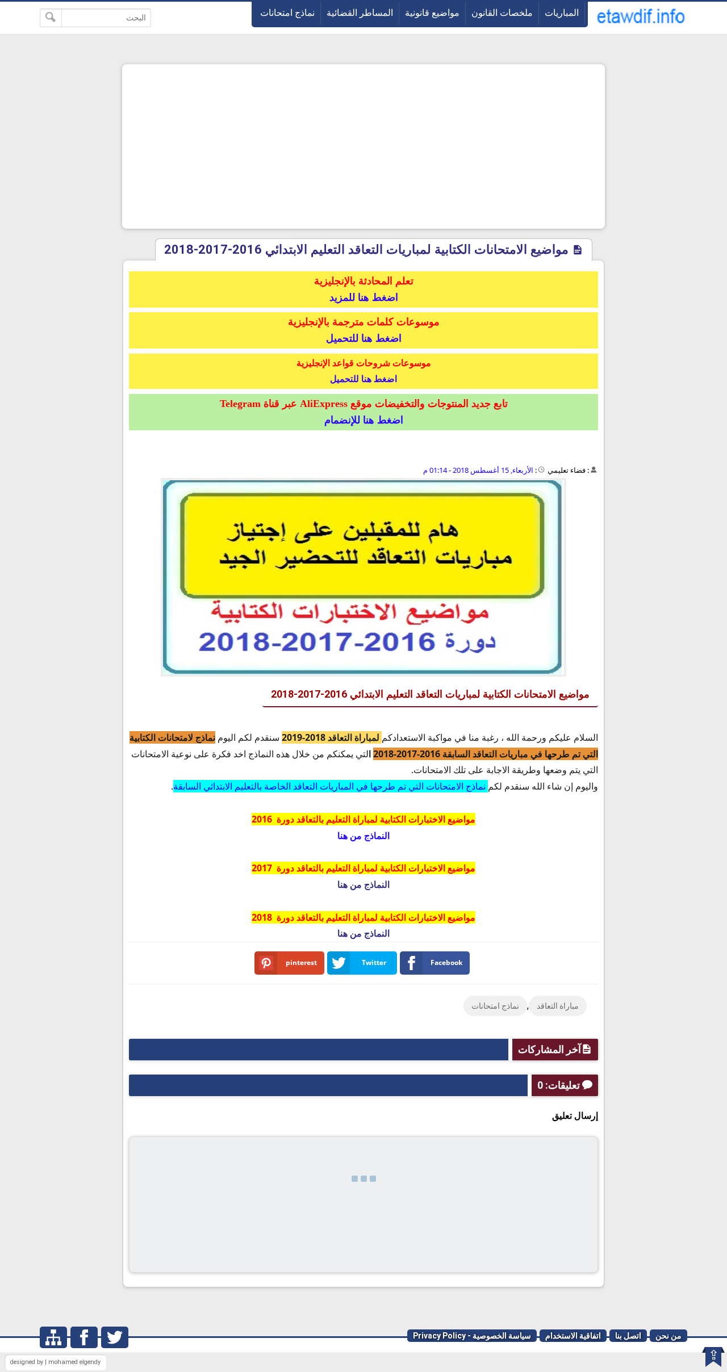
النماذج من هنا (363, 884)
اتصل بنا (628, 1335)
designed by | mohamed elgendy (55, 1362)
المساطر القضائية (360, 12)
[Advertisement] (363, 146)
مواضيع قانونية (432, 12)
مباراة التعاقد (558, 1005)
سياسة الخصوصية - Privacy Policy (472, 1335)
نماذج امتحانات (287, 12)
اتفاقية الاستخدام (573, 1335)
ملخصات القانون (502, 12)
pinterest (301, 962)
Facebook (446, 962)
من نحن (668, 1335)
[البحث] (51, 18)
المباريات (562, 12)
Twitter (374, 962)
